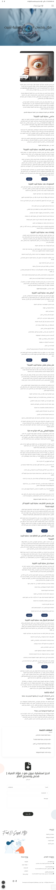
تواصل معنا (25, 874)
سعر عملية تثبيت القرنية (43, 145)
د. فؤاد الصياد (25, 865)
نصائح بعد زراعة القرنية (42, 289)
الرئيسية (26, 861)
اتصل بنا (44, 179)
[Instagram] (2, 1)
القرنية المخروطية (50, 837)
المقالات (26, 871)
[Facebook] (4, 1)
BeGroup (37, 882)
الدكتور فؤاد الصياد (47, 688)
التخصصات (25, 868)
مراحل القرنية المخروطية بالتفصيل (31, 112)
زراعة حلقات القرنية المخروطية (40, 499)
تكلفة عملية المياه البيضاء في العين (41, 744)
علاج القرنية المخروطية (44, 112)
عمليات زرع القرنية (50, 834)
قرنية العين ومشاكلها (27, 88)
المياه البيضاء (51, 840)
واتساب (29, 179)
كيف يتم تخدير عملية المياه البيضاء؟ (41, 739)
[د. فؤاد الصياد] (38, 5)
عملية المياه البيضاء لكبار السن (43, 735)
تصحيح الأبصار (51, 843)
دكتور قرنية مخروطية (49, 685)
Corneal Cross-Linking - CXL (47, 123)
